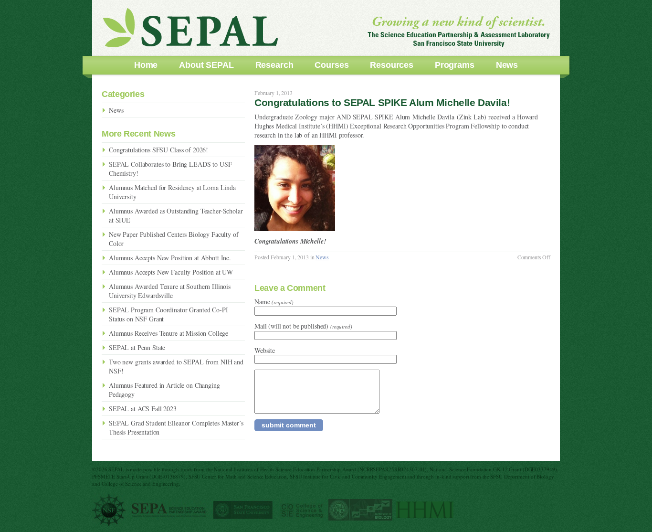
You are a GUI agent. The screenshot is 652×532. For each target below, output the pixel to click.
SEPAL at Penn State (137, 347)
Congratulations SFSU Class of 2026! (158, 149)
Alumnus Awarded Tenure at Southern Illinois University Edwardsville (170, 291)
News (507, 65)
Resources (391, 65)
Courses (331, 65)
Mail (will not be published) (303, 325)
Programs (454, 65)
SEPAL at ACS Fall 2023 (143, 408)
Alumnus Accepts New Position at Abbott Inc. (170, 257)
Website (264, 350)
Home (146, 65)
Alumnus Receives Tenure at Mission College (168, 333)
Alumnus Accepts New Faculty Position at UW (171, 272)
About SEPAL (206, 65)
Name (274, 301)
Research (274, 65)
